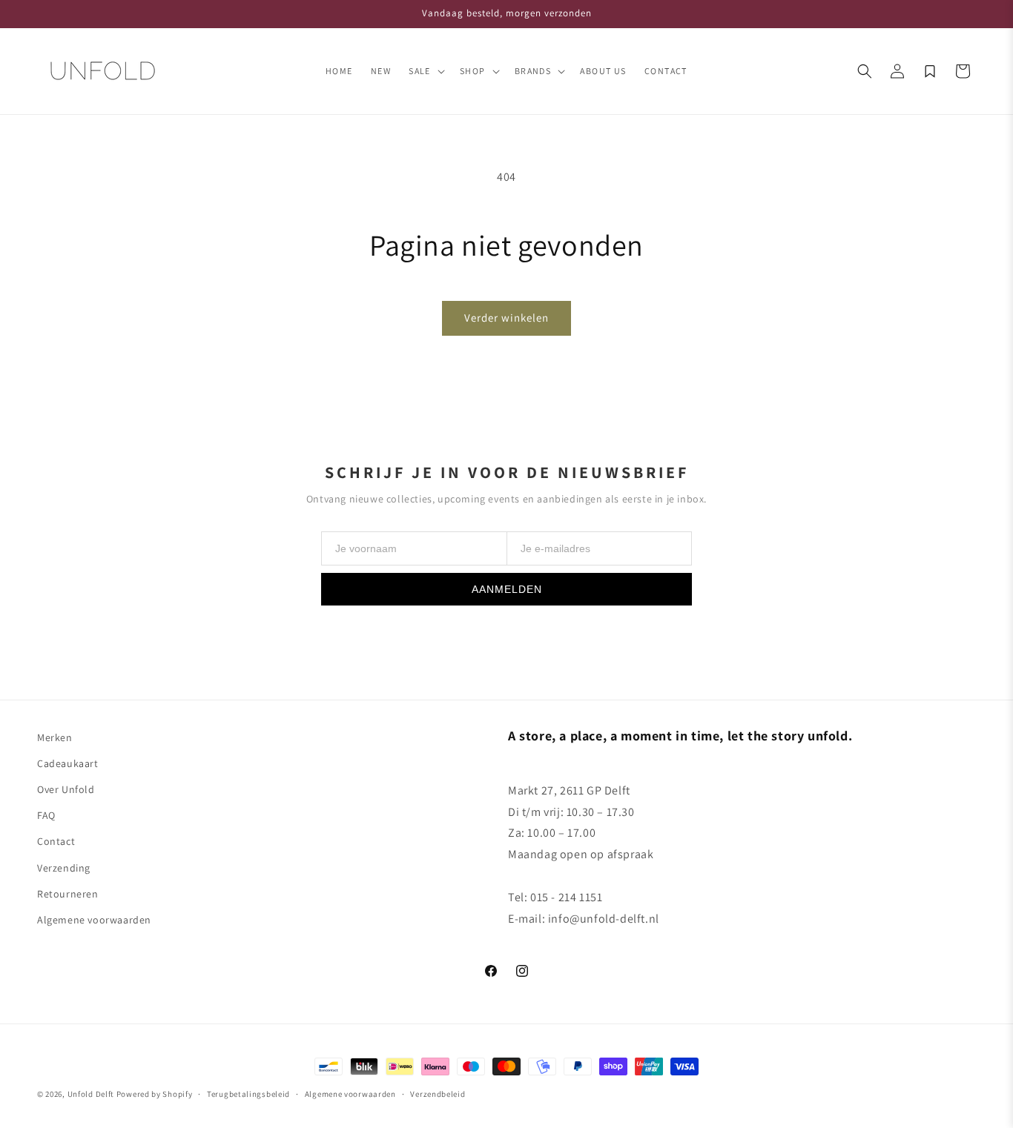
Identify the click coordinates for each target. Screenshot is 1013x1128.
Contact (56, 841)
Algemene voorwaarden (94, 919)
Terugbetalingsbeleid (248, 1094)
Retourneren (68, 893)
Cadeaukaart (68, 763)
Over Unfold (66, 789)
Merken (55, 737)
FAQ (46, 815)
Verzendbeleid (437, 1094)
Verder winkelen (506, 318)
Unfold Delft (90, 1094)
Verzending (63, 868)
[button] (425, 71)
